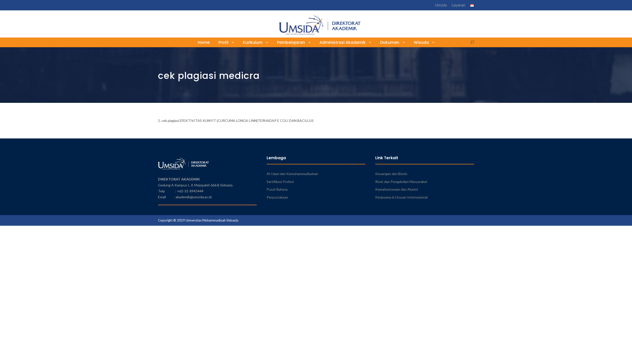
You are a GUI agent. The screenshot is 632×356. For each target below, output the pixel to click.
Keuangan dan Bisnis (391, 174)
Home (204, 42)
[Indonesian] (472, 6)
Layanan (458, 5)
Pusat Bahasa (277, 189)
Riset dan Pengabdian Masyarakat (401, 181)
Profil (223, 42)
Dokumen (389, 42)
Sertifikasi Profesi (280, 181)
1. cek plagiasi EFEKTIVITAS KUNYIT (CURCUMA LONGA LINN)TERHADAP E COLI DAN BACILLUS (236, 120)
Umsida (441, 5)
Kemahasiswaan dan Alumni (396, 189)
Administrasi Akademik (342, 42)
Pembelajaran (291, 42)
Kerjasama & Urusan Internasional (401, 197)
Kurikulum (252, 42)
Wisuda (421, 42)
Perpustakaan (277, 197)
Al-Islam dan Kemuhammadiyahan (292, 174)
